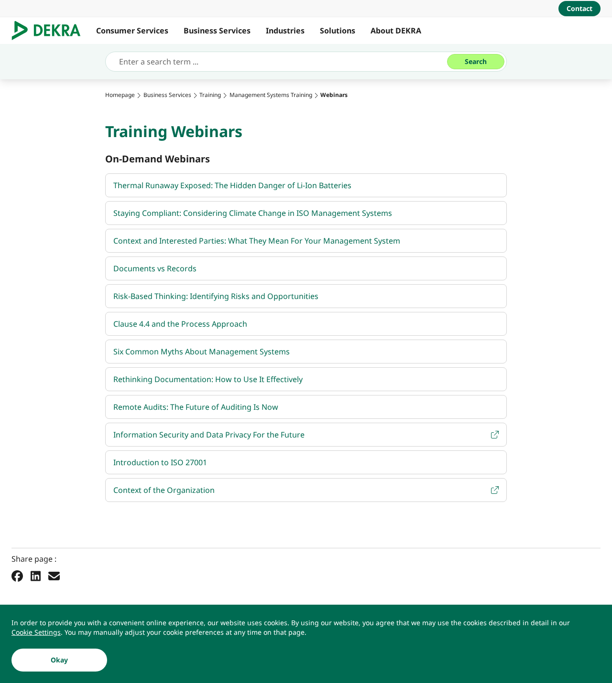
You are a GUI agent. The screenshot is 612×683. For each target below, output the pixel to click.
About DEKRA (396, 30)
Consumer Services (132, 30)
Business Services (217, 30)
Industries (285, 30)
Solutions (337, 30)
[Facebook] (17, 575)
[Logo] (49, 30)
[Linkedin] (36, 575)
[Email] (54, 575)
